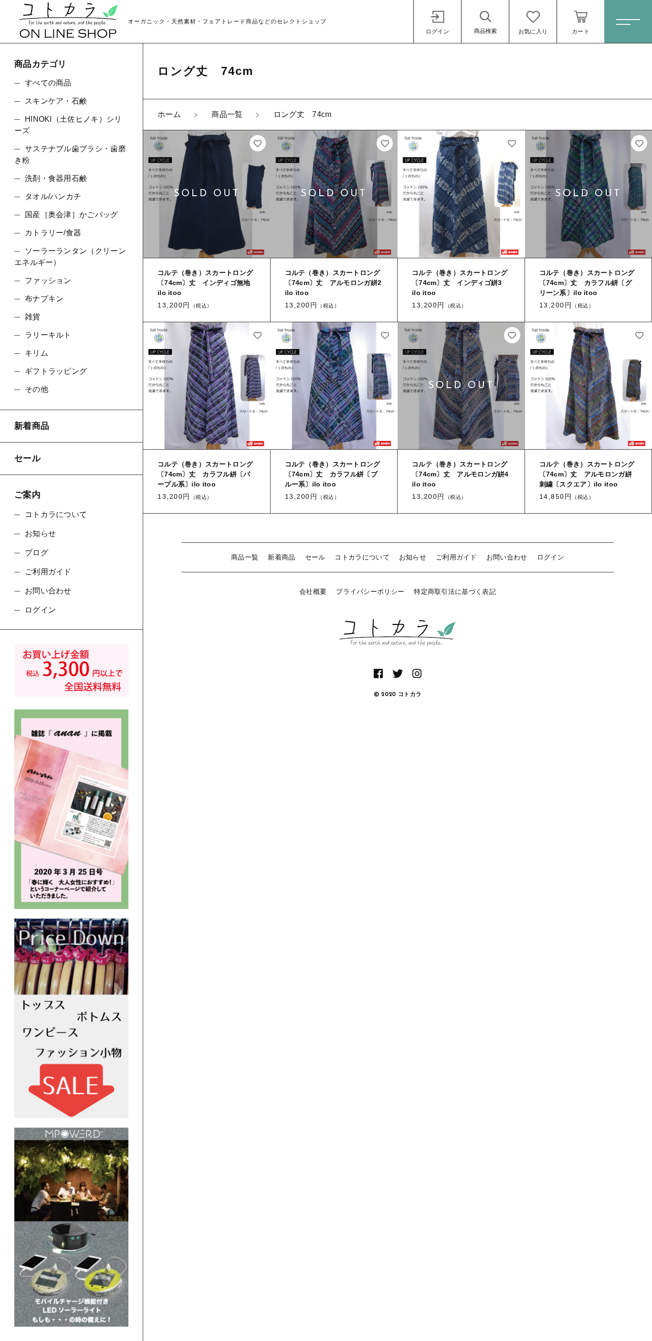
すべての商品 (48, 83)
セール (315, 557)
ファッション (48, 280)
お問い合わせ (506, 557)
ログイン (550, 557)
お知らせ (412, 557)
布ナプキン (44, 299)
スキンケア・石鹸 (56, 101)
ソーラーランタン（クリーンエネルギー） (70, 256)
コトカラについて (362, 557)
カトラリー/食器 (53, 233)
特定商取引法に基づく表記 (455, 591)
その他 (36, 389)
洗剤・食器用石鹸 (56, 178)
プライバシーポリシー (370, 591)
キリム (36, 353)
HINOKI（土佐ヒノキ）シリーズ (68, 125)
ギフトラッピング (56, 371)
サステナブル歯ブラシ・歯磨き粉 (70, 154)
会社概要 (312, 591)
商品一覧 (244, 557)
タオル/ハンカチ (53, 196)
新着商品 (281, 557)
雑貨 (33, 317)
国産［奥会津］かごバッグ (71, 215)
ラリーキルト (48, 335)
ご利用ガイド (456, 557)
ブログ (36, 553)
